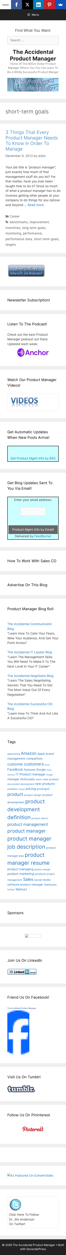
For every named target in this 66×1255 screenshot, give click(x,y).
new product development (20, 784)
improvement (39, 222)
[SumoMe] (60, 4)
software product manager (25, 884)
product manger (42, 869)
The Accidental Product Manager (33, 55)
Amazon (28, 753)
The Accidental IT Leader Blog (29, 652)
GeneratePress (36, 1249)
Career (15, 216)
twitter (11, 889)
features (29, 769)
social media (42, 879)
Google (41, 769)
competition (34, 758)
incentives (13, 228)
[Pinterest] (49, 4)
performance (32, 233)
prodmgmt (43, 788)
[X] (27, 4)
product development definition (26, 809)
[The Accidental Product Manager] (18, 1053)
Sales (28, 879)
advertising (13, 753)
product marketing (20, 874)
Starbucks (50, 884)
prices (22, 789)
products (40, 873)
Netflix (39, 779)
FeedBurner (42, 536)
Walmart (21, 889)
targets (11, 244)
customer (15, 764)
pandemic (12, 789)
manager (13, 779)
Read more (36, 205)
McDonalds (27, 779)
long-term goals (33, 228)
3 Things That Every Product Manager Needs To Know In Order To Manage (32, 140)
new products (45, 784)
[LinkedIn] (38, 4)
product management (27, 824)
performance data (19, 239)
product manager (26, 831)
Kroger (49, 774)
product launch (40, 818)
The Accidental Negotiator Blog (30, 676)
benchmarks (19, 222)
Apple (41, 754)
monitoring (13, 233)
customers (34, 764)
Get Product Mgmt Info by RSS (33, 458)
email (47, 765)
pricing (31, 789)
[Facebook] (16, 4)
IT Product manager (30, 774)
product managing (20, 869)
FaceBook (15, 769)
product (15, 794)
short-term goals (46, 239)
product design (32, 795)
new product (51, 779)
